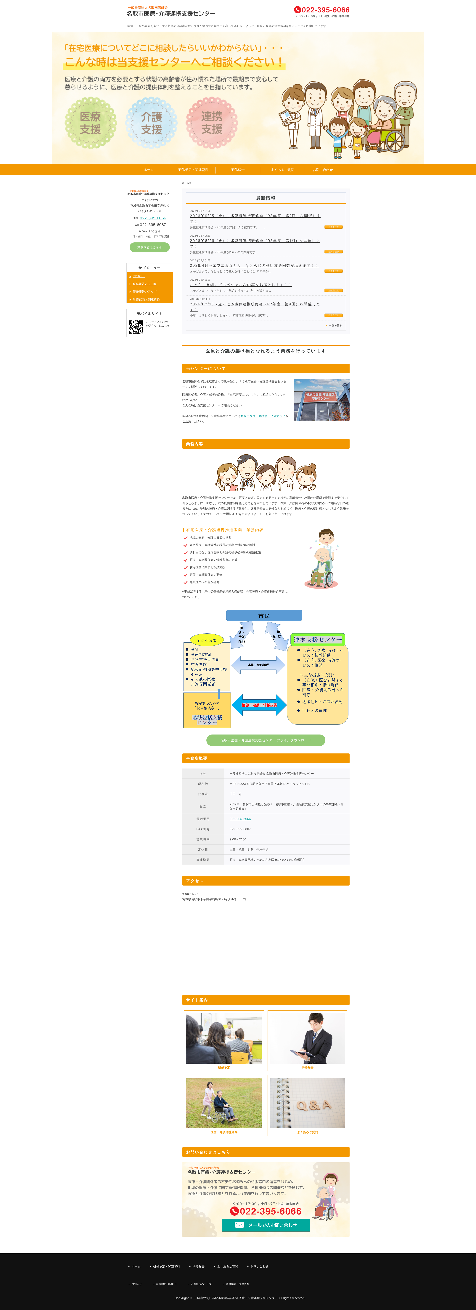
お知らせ (139, 276)
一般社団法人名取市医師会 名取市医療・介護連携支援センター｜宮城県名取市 (171, 13)
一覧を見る (335, 325)
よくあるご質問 (282, 170)
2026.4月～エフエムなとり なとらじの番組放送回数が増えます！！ (254, 265)
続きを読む (334, 227)
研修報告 (238, 170)
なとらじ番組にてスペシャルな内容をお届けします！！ (241, 285)
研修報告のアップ (145, 291)
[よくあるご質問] (307, 1125)
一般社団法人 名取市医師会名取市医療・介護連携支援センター (235, 1298)
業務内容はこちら (149, 247)
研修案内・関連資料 (146, 299)
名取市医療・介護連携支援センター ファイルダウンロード (266, 740)
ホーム (149, 170)
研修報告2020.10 (144, 284)
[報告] (307, 1061)
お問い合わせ (323, 170)
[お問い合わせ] (266, 1236)
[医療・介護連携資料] (224, 1125)
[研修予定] (224, 1061)
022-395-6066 (240, 819)
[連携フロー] (266, 730)
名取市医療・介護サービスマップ (263, 416)
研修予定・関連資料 (193, 170)
